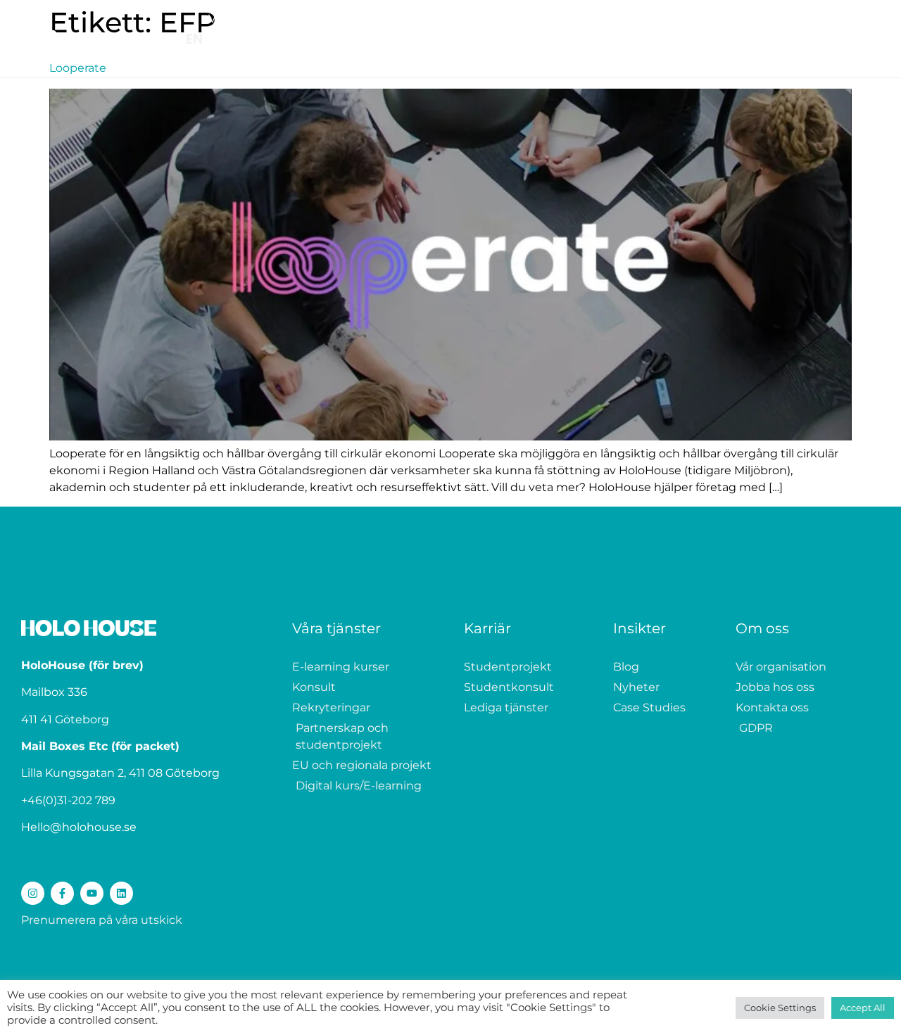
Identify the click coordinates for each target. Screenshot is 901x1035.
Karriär (487, 628)
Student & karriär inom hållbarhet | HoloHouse (429, 18)
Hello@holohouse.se (79, 827)
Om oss (735, 18)
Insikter (671, 18)
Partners (605, 18)
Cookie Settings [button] (780, 1007)
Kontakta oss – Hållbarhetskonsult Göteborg (492, 57)
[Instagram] (32, 893)
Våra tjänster (243, 18)
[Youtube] (91, 893)
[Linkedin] (121, 893)
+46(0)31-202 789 (68, 800)
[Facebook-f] (62, 893)
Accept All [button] (863, 1007)
